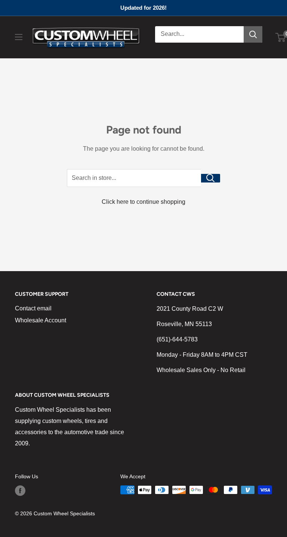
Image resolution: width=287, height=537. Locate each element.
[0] (281, 37)
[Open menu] (18, 37)
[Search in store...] (210, 178)
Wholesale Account (40, 320)
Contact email (33, 308)
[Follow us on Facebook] (20, 490)
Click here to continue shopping (143, 202)
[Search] (253, 34)
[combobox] (199, 34)
